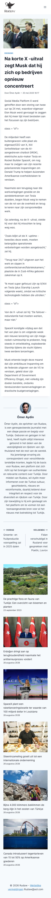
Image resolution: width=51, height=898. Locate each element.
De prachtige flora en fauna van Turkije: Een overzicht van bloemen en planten (25, 603)
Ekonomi (9, 53)
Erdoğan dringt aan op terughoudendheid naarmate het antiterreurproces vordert (22, 655)
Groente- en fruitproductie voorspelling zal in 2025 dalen (12, 538)
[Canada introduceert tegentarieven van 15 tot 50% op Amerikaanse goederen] (25, 834)
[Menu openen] (45, 7)
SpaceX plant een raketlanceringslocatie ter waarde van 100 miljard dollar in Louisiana (24, 708)
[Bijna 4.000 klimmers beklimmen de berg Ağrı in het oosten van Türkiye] (25, 785)
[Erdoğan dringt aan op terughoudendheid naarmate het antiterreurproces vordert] (25, 632)
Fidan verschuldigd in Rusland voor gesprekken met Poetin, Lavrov (38, 540)
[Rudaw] (9, 7)
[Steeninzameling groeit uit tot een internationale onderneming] (25, 737)
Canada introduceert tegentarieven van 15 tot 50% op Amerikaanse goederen (23, 857)
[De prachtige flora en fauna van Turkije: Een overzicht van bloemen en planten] (25, 579)
